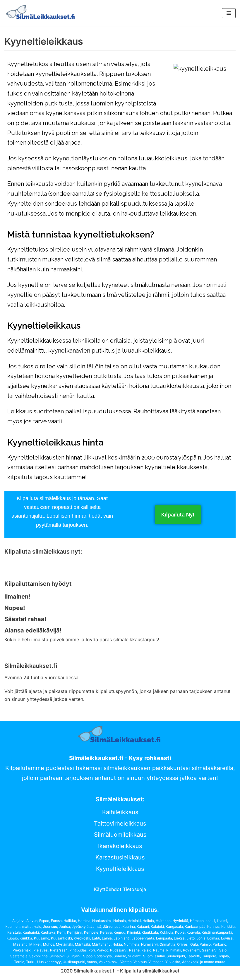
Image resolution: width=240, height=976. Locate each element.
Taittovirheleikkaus (120, 823)
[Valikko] (229, 13)
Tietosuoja (134, 889)
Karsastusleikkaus (120, 857)
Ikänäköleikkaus (120, 846)
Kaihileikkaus (120, 812)
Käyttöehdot (108, 889)
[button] (178, 514)
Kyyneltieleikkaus (120, 868)
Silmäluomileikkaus (120, 834)
